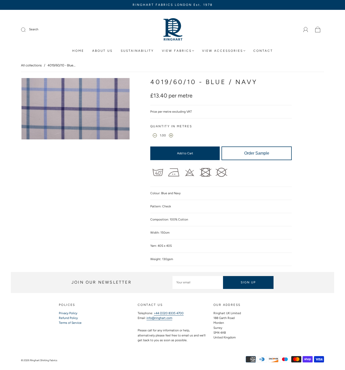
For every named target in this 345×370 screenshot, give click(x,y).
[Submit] (26, 29)
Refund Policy (68, 318)
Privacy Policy (68, 313)
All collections (31, 65)
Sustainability (137, 51)
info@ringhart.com (159, 318)
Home (78, 51)
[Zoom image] (75, 109)
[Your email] (198, 282)
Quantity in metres (171, 126)
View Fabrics (177, 51)
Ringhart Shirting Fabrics (43, 360)
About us (102, 51)
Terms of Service (70, 323)
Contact (263, 51)
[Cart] (318, 29)
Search (33, 29)
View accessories (222, 51)
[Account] (306, 29)
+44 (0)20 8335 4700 (169, 313)
